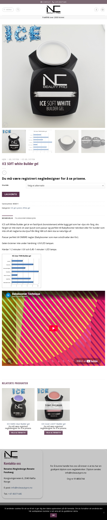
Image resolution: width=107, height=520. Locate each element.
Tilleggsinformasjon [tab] (25, 218)
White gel (26, 208)
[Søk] (18, 10)
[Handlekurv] (103, 10)
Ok (53, 515)
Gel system (14, 159)
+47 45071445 (15, 493)
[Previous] (7, 76)
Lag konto (11, 194)
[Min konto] (96, 10)
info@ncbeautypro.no (21, 487)
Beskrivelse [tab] (7, 218)
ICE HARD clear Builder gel (18, 424)
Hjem (4, 159)
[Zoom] (5, 124)
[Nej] (103, 513)
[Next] (99, 76)
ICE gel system (28, 159)
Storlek (5, 185)
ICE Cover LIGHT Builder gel (53, 424)
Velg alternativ (18, 433)
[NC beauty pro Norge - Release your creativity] (53, 9)
